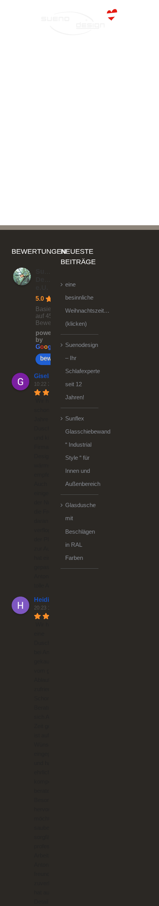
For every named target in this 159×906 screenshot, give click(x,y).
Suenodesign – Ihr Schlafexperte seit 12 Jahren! (79, 371)
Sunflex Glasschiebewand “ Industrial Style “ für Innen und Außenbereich (79, 451)
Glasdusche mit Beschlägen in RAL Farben (79, 531)
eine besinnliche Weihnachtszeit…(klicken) (79, 304)
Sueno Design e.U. (47, 279)
